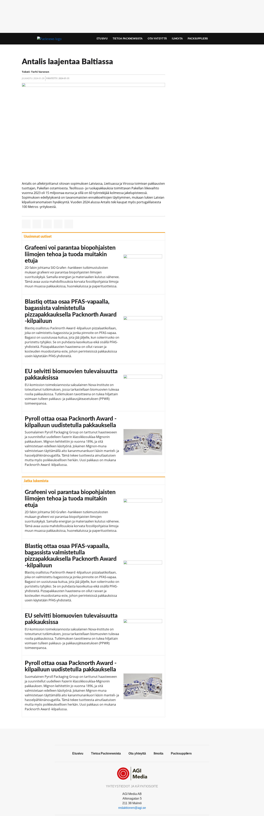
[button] (26, 224)
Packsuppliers (198, 39)
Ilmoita (177, 39)
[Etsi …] (233, 39)
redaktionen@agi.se (132, 807)
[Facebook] (132, 736)
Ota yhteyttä (157, 39)
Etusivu (102, 39)
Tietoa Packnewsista (128, 39)
